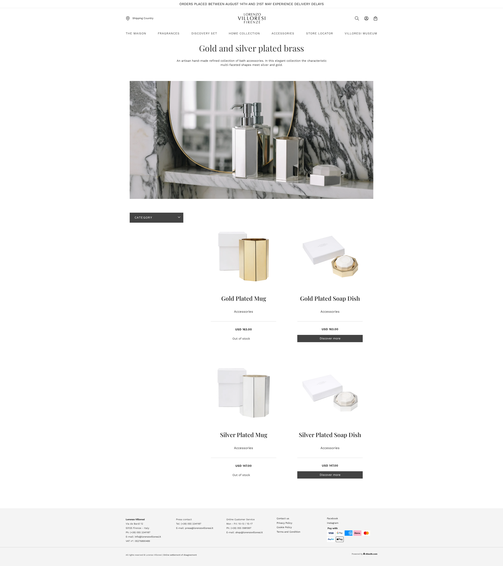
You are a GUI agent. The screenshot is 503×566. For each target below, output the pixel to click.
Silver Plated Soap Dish (330, 435)
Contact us (283, 518)
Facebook (332, 518)
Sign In (366, 18)
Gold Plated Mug (243, 298)
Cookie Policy (284, 527)
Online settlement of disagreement (180, 555)
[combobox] (348, 19)
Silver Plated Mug (243, 435)
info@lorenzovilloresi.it (148, 536)
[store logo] (251, 18)
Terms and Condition (288, 531)
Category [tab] (143, 217)
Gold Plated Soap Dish (330, 298)
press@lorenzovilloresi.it (199, 528)
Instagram (332, 523)
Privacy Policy (284, 523)
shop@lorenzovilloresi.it (249, 532)
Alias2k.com (371, 554)
